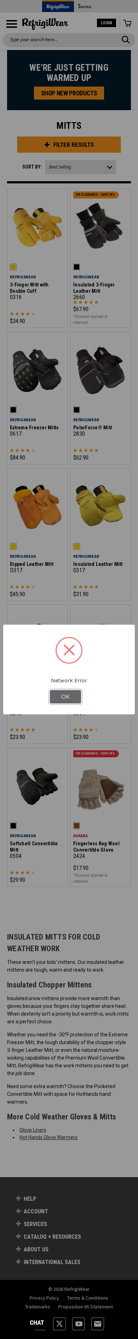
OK (65, 697)
